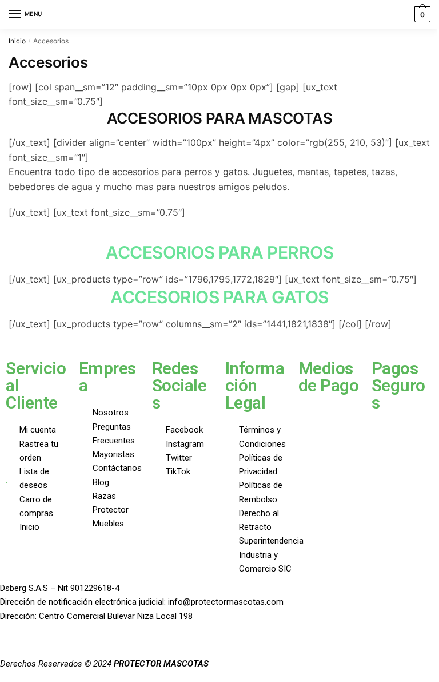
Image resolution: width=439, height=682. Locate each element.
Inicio (17, 41)
